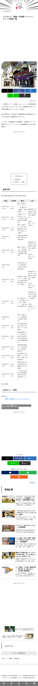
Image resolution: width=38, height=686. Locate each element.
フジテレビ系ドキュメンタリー (10, 408)
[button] (24, 95)
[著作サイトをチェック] (10, 472)
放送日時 (17, 179)
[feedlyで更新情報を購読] (28, 472)
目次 (16, 176)
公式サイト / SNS (20, 182)
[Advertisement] (19, 40)
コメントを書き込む (19, 653)
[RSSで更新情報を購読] (19, 477)
